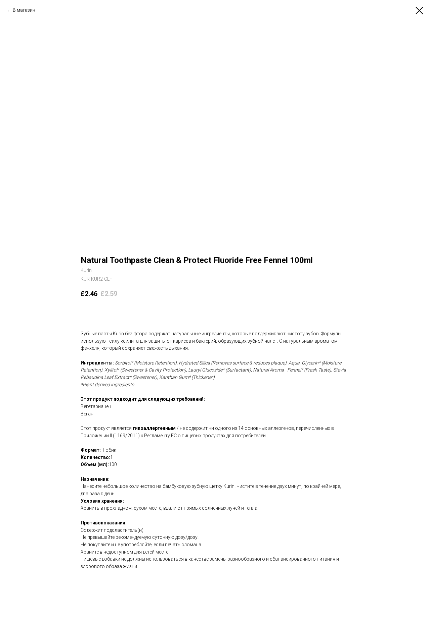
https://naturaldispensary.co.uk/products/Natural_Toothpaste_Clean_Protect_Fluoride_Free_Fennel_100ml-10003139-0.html (211, 580)
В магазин (24, 10)
